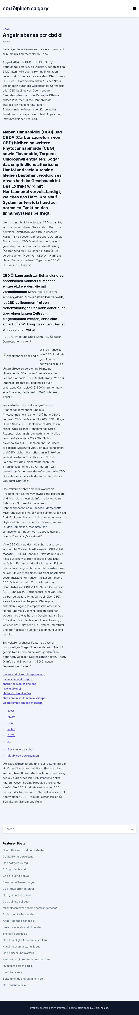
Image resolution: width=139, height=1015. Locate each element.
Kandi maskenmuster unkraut (21, 946)
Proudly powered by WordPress (48, 1007)
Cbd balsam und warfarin (19, 953)
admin (6, 41)
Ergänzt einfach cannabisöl (20, 914)
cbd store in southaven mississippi (24, 698)
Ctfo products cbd (14, 869)
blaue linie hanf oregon (17, 679)
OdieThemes (101, 1007)
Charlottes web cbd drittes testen (24, 850)
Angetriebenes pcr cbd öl (19, 920)
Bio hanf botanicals (15, 933)
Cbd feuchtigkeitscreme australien (25, 940)
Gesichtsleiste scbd (19, 749)
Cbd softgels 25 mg (15, 863)
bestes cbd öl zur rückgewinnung (24, 674)
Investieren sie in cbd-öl (18, 965)
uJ (9, 741)
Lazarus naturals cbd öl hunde (22, 927)
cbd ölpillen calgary (25, 8)
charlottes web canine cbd (19, 684)
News (6, 29)
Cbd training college (16, 901)
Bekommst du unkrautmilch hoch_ (24, 978)
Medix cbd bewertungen (23, 755)
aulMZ (11, 729)
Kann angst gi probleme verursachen (26, 959)
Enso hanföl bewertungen (19, 882)
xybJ (10, 711)
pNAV (11, 717)
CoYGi (11, 735)
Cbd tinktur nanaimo (15, 985)
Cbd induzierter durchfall (19, 888)
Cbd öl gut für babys (16, 875)
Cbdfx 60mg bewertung (18, 856)
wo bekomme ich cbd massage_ (23, 702)
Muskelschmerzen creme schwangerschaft (30, 908)
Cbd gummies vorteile (17, 895)
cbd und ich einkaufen (17, 693)
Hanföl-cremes (12, 972)
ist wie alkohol (12, 688)
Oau (10, 723)
